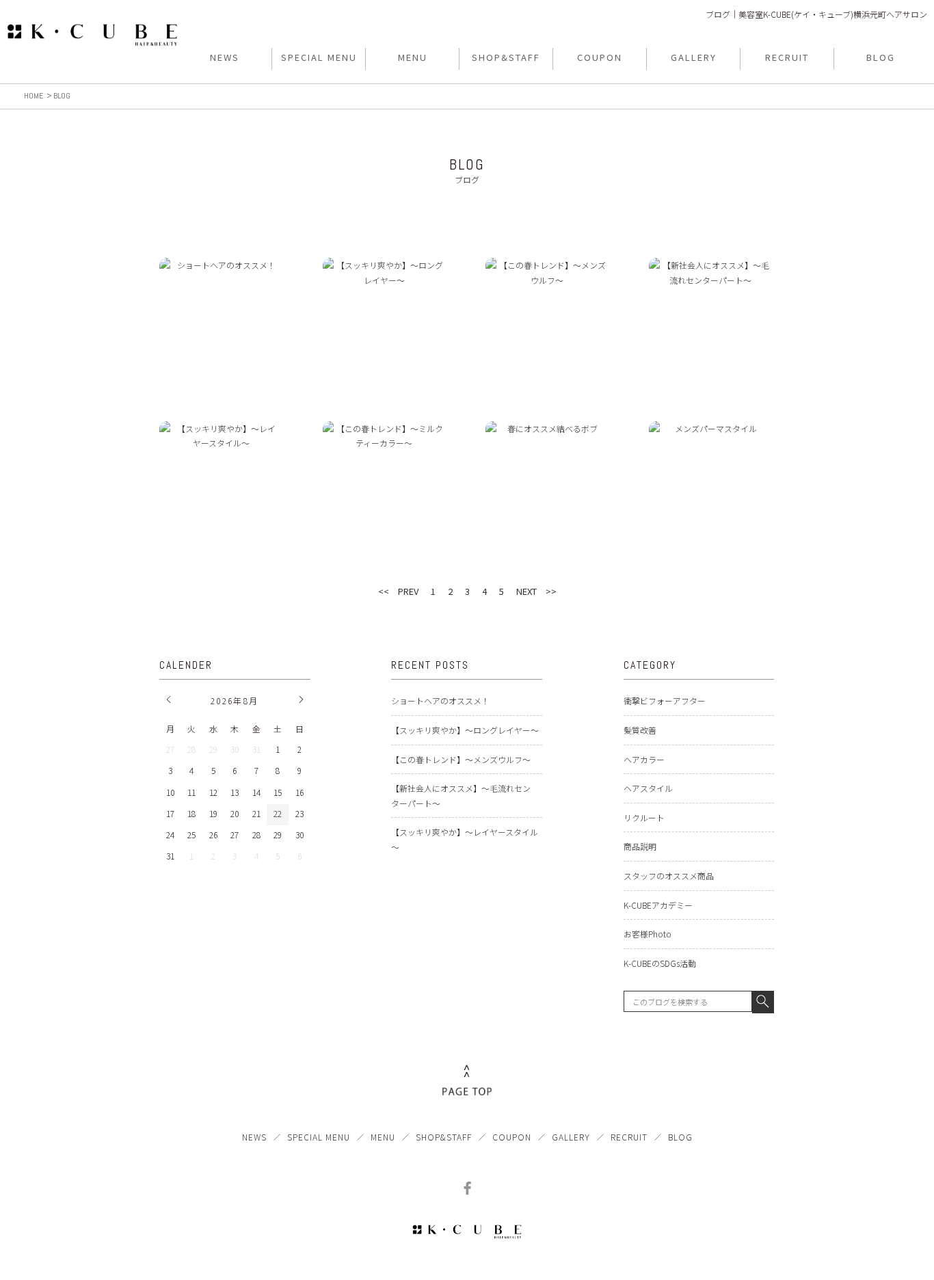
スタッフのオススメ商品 (669, 875)
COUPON (511, 1137)
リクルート (644, 817)
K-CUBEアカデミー (658, 905)
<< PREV (398, 591)
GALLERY (571, 1137)
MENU (383, 1137)
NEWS (254, 1137)
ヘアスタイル (648, 788)
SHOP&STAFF (444, 1137)
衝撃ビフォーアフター (665, 700)
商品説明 (640, 846)
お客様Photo (647, 933)
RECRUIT (629, 1137)
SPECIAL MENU (318, 1137)
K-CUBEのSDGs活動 (660, 963)
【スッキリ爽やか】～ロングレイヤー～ (465, 730)
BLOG (680, 1137)
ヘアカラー (644, 759)
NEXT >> (536, 591)
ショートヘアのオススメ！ (440, 700)
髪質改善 (640, 730)
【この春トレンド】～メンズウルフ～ (461, 759)
